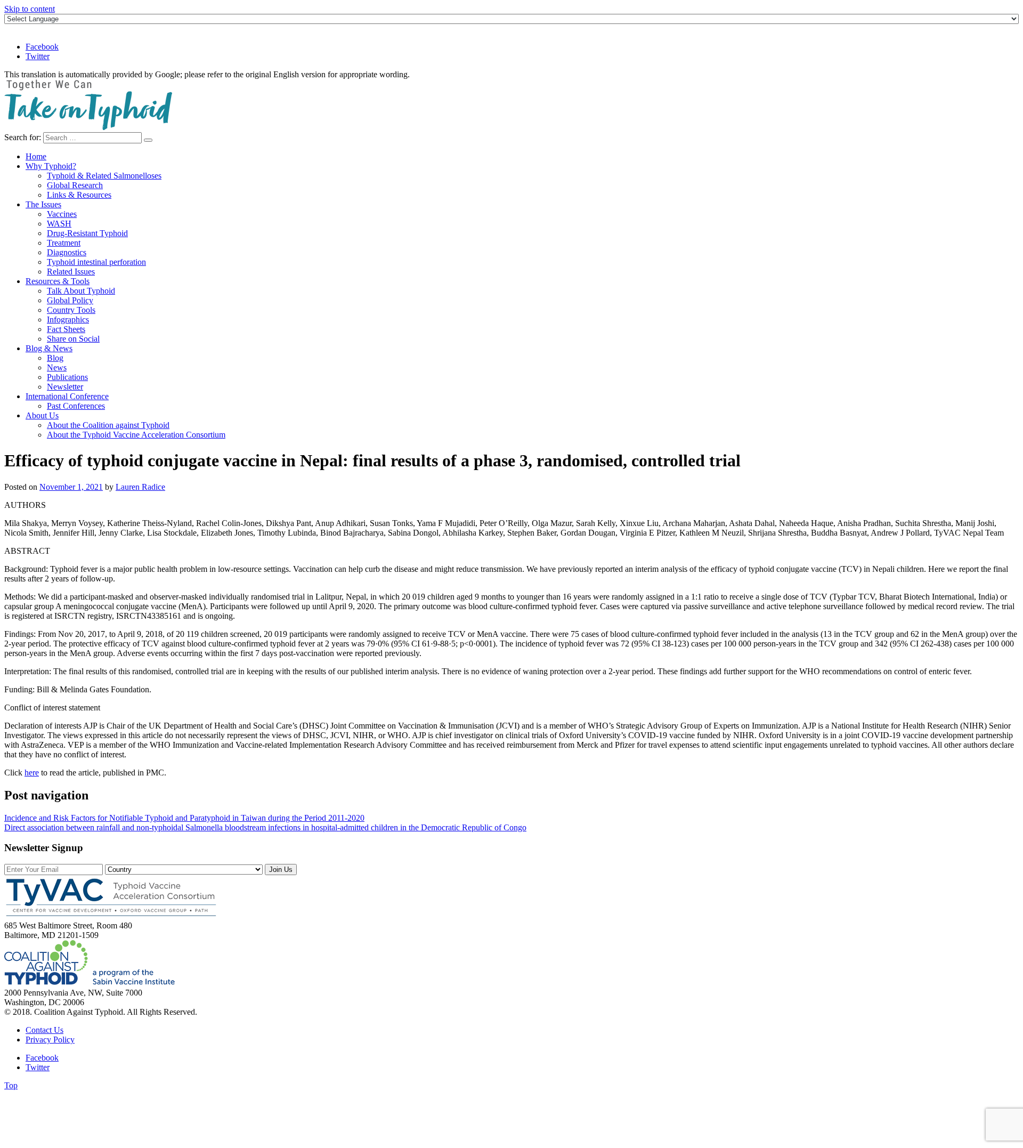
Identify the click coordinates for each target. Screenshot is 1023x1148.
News (57, 367)
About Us (42, 415)
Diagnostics (66, 252)
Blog (55, 357)
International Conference (67, 396)
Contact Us (44, 1029)
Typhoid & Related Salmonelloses (104, 175)
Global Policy (70, 300)
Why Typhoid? (51, 166)
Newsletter (65, 386)
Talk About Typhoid (81, 290)
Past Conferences (76, 405)
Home (36, 156)
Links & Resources (79, 194)
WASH (59, 223)
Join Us (281, 870)
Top (11, 1085)
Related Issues (71, 271)
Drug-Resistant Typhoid (87, 233)
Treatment (63, 242)
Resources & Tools (58, 281)
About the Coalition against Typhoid (108, 425)
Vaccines (62, 214)
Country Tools (71, 309)
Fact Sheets (66, 329)
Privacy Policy (50, 1039)
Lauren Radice (140, 486)
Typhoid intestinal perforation (96, 261)
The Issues (43, 204)
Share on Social (73, 338)
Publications (67, 377)
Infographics (68, 319)
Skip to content (29, 8)
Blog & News (49, 348)
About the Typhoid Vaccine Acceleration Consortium (136, 434)
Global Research (75, 185)
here (32, 772)
